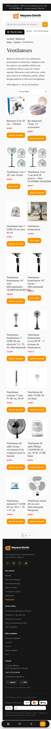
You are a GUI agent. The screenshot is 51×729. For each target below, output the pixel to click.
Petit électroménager (41, 31)
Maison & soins (11, 588)
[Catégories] (8, 724)
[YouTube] (26, 563)
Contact (8, 646)
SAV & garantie (11, 627)
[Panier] (43, 724)
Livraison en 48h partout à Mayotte (18, 611)
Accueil (10, 38)
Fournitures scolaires (12, 592)
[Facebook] (7, 563)
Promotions (9, 600)
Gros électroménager (12, 583)
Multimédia (9, 596)
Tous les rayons (16, 32)
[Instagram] (13, 563)
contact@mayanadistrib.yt (14, 677)
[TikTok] (19, 563)
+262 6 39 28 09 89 (12, 672)
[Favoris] (20, 724)
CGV (7, 654)
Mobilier (29, 31)
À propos (8, 642)
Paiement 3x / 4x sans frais (15, 615)
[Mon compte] (31, 724)
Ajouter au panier (16, 135)
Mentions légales (11, 650)
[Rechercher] (45, 24)
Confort (17, 42)
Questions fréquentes (12, 638)
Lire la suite (13, 186)
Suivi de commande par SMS (16, 623)
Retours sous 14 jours (13, 619)
